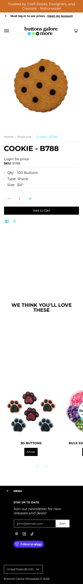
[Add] (30, 198)
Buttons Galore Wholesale (21, 578)
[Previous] (37, 466)
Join (62, 523)
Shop (31, 452)
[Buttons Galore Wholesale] (41, 31)
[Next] (46, 466)
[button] (76, 31)
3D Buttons (31, 443)
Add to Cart (41, 210)
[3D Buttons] (31, 411)
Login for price (16, 159)
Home (9, 137)
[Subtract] (9, 198)
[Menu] (6, 31)
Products (24, 137)
